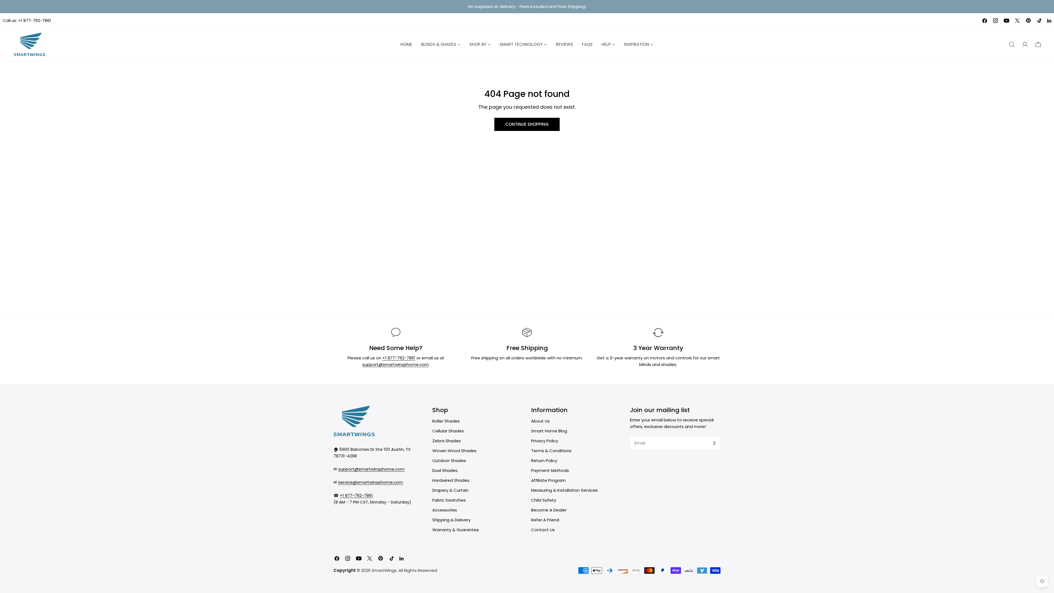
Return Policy (544, 460)
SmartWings (384, 570)
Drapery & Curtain (450, 490)
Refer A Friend (545, 520)
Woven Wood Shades (454, 451)
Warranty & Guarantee (455, 530)
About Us (540, 421)
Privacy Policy (544, 441)
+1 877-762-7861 (34, 20)
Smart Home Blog (549, 431)
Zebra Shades (446, 441)
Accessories (444, 510)
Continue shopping (527, 124)
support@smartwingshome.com (395, 364)
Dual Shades (445, 470)
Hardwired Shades (450, 480)
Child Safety (543, 500)
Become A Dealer (549, 510)
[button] (1038, 44)
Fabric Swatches (449, 500)
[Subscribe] (714, 443)
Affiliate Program (548, 480)
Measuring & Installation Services (564, 490)
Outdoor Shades (449, 460)
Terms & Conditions (551, 451)
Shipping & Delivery (451, 520)
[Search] (1011, 44)
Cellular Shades (448, 431)
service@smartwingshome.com (370, 482)
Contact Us (543, 530)
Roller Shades (446, 421)
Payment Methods (550, 470)
